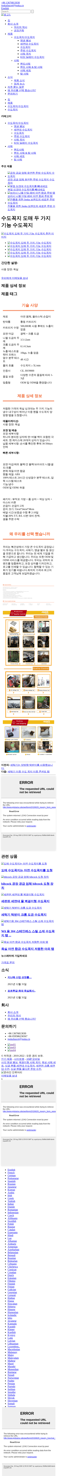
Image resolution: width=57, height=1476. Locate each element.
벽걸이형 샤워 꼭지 (30, 1062)
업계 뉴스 (19, 83)
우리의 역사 (20, 27)
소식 (10, 77)
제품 (10, 33)
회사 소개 (13, 23)
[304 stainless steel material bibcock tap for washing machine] (28, 924)
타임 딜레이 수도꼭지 (32, 57)
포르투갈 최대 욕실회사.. (21, 990)
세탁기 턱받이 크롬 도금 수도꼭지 (24, 914)
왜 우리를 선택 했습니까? (22, 90)
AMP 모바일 (33, 1059)
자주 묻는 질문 (16, 87)
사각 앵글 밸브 (9, 1062)
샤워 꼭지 (25, 53)
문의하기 (13, 93)
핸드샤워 (25, 63)
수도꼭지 (25, 47)
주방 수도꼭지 (28, 50)
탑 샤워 (24, 73)
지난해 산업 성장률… (20, 977)
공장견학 (19, 30)
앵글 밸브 (25, 40)
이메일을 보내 (9, 1075)
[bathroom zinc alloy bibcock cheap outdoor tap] (24, 942)
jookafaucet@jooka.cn (19, 1039)
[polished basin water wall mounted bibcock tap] (22, 894)
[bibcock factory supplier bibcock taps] (25, 877)
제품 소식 (19, 80)
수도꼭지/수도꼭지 (24, 37)
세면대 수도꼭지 (29, 43)
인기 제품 (6, 1059)
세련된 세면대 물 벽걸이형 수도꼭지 (25, 901)
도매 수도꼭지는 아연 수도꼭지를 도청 (27, 870)
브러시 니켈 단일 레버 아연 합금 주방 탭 (30, 196)
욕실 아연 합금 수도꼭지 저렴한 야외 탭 (27, 948)
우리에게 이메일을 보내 (14, 278)
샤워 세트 (25, 70)
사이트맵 (19, 1059)
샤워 (16, 60)
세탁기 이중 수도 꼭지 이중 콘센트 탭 (29, 771)
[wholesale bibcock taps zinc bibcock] (24, 863)
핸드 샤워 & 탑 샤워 (31, 67)
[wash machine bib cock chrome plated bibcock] (21, 907)
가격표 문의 (8, 962)
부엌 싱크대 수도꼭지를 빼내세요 (26, 189)
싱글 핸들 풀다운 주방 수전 (26, 1069)
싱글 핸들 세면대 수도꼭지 (20, 1065)
